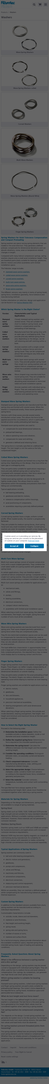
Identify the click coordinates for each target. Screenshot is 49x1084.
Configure (34, 546)
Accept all (14, 546)
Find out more (33, 540)
